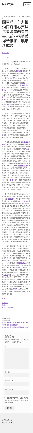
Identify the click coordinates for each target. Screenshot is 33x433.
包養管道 (5, 303)
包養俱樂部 (22, 263)
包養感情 (11, 180)
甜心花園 (18, 71)
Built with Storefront (8, 422)
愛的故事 (7, 318)
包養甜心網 (20, 85)
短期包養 (18, 268)
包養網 (28, 118)
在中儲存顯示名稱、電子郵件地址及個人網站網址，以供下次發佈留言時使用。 (16, 400)
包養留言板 (13, 215)
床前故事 (7, 4)
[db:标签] (8, 320)
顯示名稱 (7, 372)
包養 (25, 85)
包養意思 (12, 78)
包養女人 (26, 83)
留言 (6, 347)
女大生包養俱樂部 (8, 307)
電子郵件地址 (9, 381)
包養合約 (6, 260)
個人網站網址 (8, 389)
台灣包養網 (5, 53)
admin (23, 16)
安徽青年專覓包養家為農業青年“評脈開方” (16, 327)
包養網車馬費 (22, 166)
